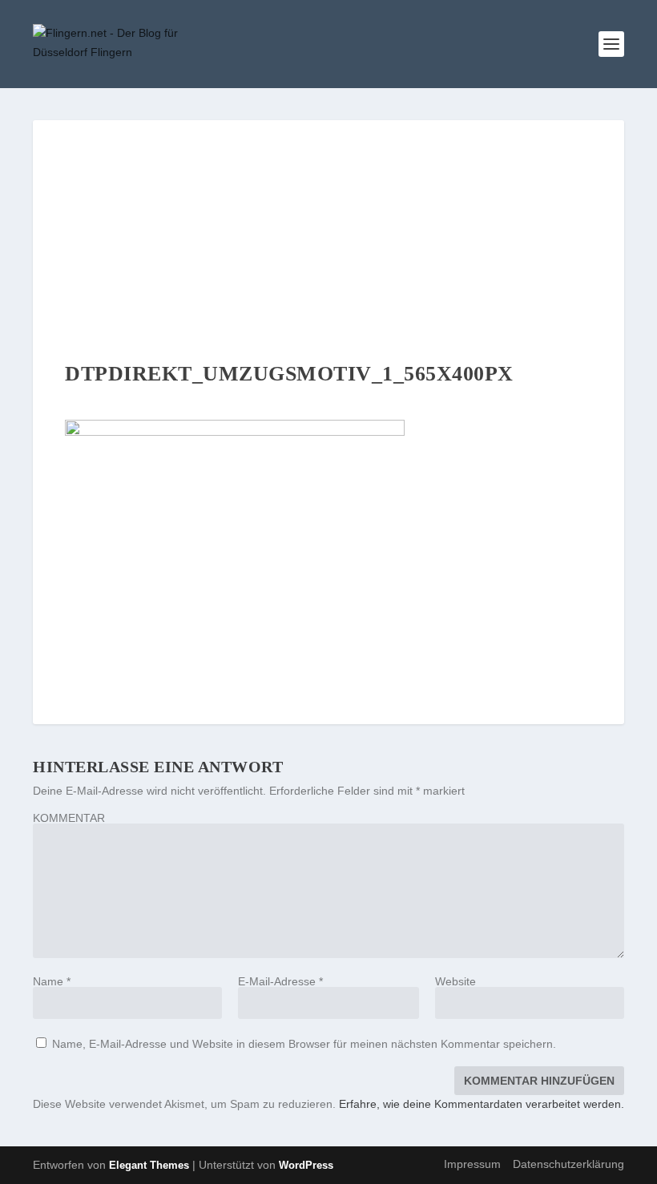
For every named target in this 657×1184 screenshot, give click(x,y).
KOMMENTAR (69, 817)
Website (455, 981)
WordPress (306, 1165)
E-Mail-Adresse (280, 981)
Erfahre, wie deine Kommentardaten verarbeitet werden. (481, 1103)
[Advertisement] (328, 240)
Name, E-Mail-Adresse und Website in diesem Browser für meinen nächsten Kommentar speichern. (304, 1043)
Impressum (472, 1164)
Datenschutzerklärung (568, 1164)
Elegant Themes (149, 1165)
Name (52, 981)
